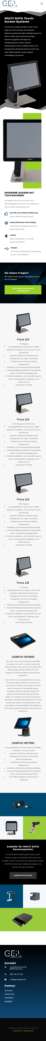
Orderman (9, 994)
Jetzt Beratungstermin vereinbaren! (23, 290)
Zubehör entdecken (23, 875)
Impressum (17, 1031)
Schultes (9, 990)
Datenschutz (28, 1031)
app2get (8, 1001)
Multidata (9, 998)
